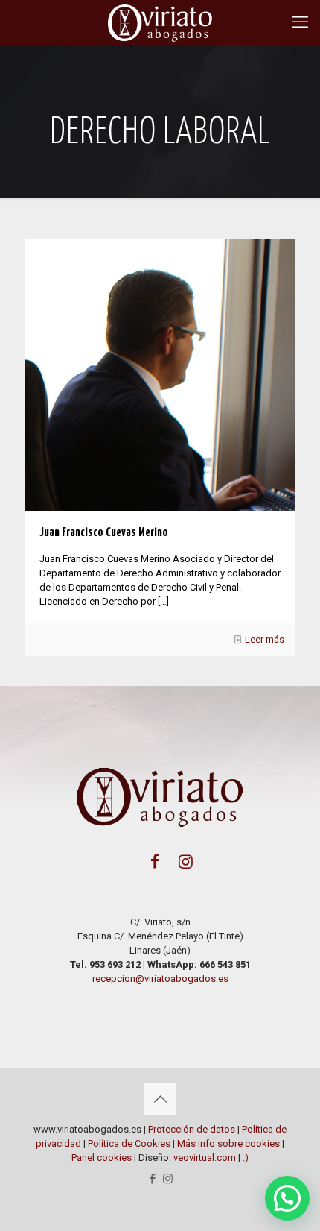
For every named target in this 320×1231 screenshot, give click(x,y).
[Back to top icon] (160, 1099)
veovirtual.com (204, 1157)
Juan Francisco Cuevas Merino (103, 532)
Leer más (264, 639)
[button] (287, 1198)
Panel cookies (102, 1157)
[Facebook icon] (152, 1179)
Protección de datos (191, 1129)
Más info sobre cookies (228, 1143)
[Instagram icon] (167, 1179)
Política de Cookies (129, 1143)
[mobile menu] (300, 22)
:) (246, 1157)
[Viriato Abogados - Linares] (160, 22)
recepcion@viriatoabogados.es (160, 978)
